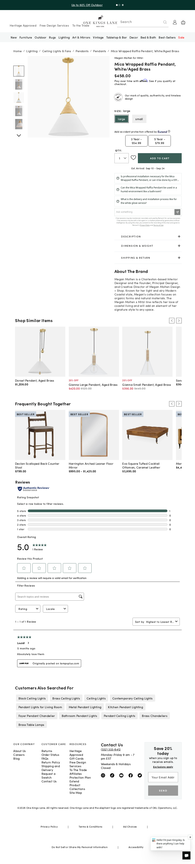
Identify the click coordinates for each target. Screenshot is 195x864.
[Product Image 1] (18, 84)
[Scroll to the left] (171, 320)
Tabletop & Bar (116, 37)
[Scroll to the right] (178, 320)
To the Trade (80, 25)
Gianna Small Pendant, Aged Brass (146, 384)
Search (126, 22)
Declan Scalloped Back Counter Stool (37, 465)
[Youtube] (122, 775)
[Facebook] (131, 775)
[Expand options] (179, 236)
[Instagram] (104, 775)
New (14, 37)
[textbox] (121, 158)
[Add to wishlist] (133, 157)
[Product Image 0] (18, 71)
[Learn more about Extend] (169, 131)
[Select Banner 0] (117, 5)
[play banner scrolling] (123, 5)
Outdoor (40, 37)
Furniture (25, 37)
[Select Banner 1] (119, 5)
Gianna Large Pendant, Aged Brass (93, 384)
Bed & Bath (148, 37)
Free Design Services (54, 25)
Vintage (98, 37)
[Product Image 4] (18, 124)
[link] (148, 236)
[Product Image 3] (18, 111)
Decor (133, 37)
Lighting (64, 37)
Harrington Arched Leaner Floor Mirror (91, 465)
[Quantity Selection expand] (125, 158)
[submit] (165, 22)
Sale (181, 37)
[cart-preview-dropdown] (183, 22)
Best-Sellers (167, 37)
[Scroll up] (18, 133)
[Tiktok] (113, 775)
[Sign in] (175, 22)
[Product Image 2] (18, 97)
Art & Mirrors (81, 37)
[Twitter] (141, 775)
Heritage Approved (23, 25)
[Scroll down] (18, 60)
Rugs (52, 37)
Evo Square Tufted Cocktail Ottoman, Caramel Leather (141, 465)
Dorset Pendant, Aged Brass (34, 380)
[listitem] (32, 698)
